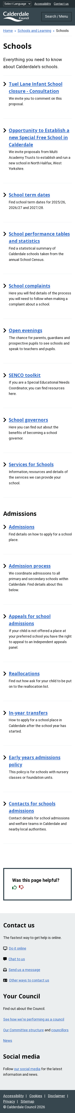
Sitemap (27, 1101)
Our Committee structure (23, 1030)
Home (8, 31)
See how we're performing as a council (33, 1019)
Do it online (17, 948)
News (7, 1041)
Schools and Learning (34, 31)
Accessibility (42, 4)
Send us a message (24, 970)
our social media (27, 1069)
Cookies (35, 1096)
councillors (60, 1030)
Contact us (61, 4)
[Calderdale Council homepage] (16, 17)
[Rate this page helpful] (15, 887)
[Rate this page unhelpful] (22, 887)
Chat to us (17, 959)
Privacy (9, 1101)
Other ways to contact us (29, 980)
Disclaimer (56, 1096)
